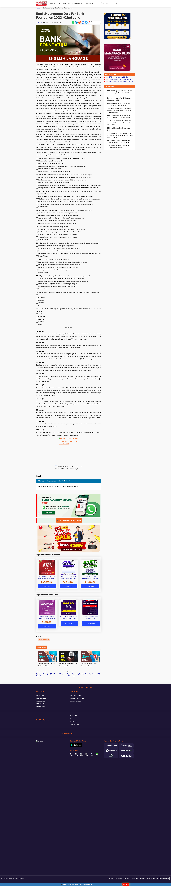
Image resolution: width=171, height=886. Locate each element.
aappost (40, 22)
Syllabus (77, 3)
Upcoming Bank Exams (63, 3)
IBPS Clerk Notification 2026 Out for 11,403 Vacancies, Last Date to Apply (119, 116)
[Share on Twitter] (86, 22)
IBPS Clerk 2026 (41, 698)
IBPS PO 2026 (40, 707)
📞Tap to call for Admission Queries (69, 520)
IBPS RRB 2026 (40, 701)
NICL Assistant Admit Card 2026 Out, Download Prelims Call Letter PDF (118, 141)
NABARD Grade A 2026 (77, 698)
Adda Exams (73, 721)
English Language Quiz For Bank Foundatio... (46, 665)
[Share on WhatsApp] (73, 22)
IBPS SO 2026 (40, 704)
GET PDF (126, 884)
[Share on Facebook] (83, 22)
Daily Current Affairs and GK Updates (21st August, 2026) (119, 99)
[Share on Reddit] (79, 22)
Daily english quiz (44, 639)
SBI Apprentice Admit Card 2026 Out (120, 79)
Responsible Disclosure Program (119, 878)
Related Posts (41, 647)
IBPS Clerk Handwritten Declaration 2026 (118, 129)
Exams (51, 3)
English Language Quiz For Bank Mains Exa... (68, 665)
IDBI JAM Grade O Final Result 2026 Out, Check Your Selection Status (118, 104)
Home (38, 8)
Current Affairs (88, 3)
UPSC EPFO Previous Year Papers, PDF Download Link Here (118, 146)
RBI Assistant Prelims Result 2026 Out (121, 81)
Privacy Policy (164, 878)
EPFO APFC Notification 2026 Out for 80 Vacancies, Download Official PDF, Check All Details (119, 110)
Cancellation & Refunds (138, 878)
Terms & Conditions (152, 878)
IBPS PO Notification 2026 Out (118, 77)
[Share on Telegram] (76, 22)
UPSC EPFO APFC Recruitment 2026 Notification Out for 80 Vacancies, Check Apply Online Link (120, 135)
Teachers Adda (74, 724)
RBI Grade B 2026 (75, 695)
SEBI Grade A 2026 (75, 701)
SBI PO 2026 (40, 695)
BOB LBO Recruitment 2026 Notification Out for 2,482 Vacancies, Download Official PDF (119, 123)
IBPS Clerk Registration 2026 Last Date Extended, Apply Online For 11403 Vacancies (119, 93)
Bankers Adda (74, 716)
